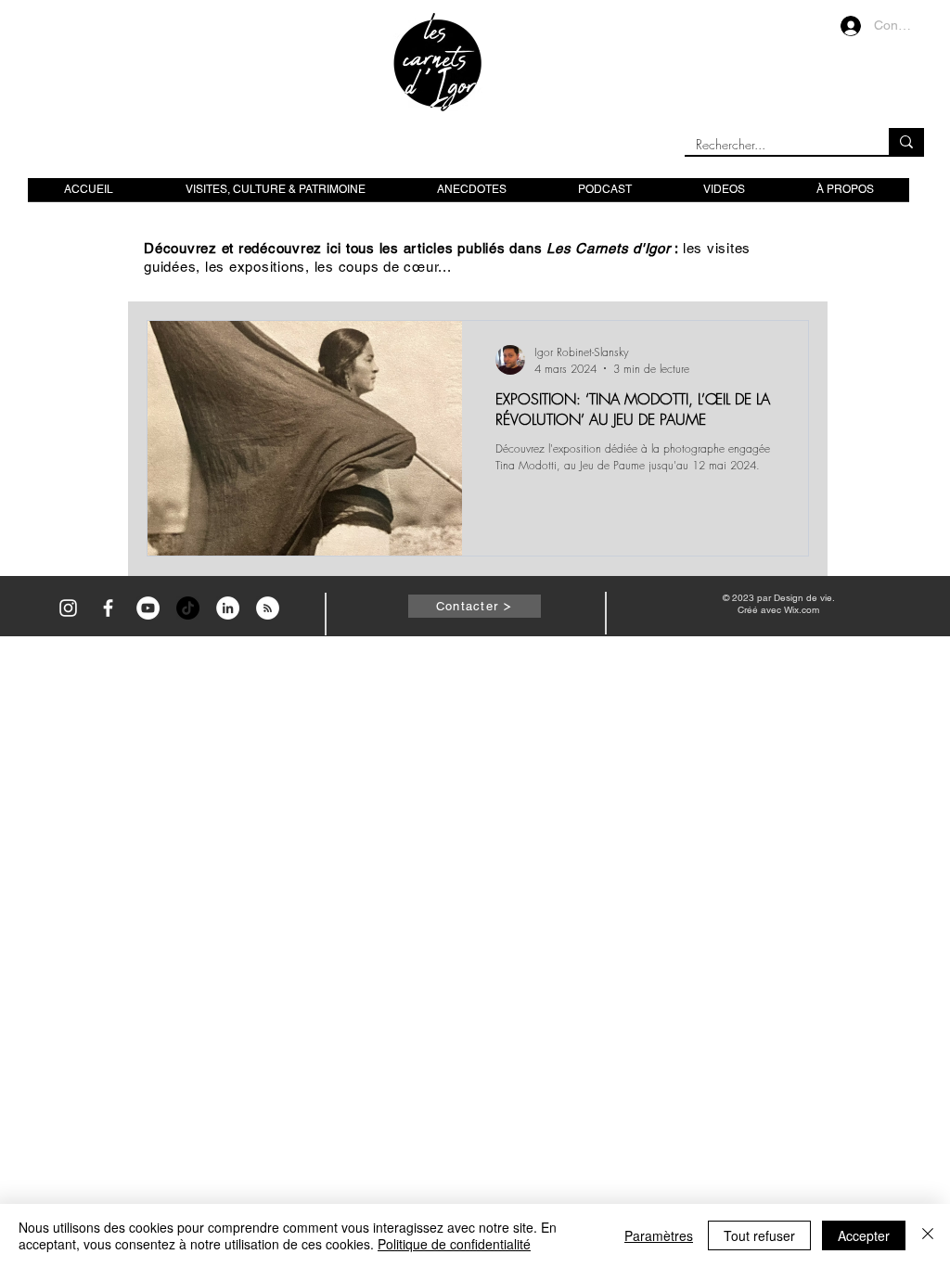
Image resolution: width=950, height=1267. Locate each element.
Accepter (864, 1235)
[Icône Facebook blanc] (108, 608)
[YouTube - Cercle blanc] (148, 608)
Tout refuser (759, 1235)
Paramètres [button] (658, 1235)
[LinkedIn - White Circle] (227, 608)
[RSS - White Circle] (267, 608)
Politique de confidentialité (454, 1244)
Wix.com (801, 610)
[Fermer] (928, 1235)
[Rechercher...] (906, 141)
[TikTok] (187, 608)
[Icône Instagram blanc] (68, 608)
